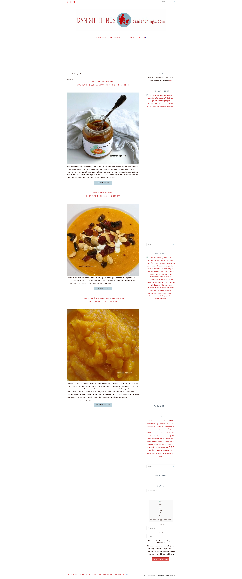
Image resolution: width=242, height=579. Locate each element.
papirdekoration (159, 436)
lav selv (153, 432)
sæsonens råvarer (152, 453)
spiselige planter (168, 444)
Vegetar (110, 192)
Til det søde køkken (107, 81)
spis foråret (165, 447)
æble (160, 456)
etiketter (172, 424)
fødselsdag (162, 426)
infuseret (160, 430)
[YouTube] (74, 1)
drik (167, 424)
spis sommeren (165, 450)
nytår (168, 432)
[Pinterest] (67, 1)
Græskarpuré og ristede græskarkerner (103, 302)
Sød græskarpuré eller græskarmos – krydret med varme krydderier (103, 85)
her (170, 80)
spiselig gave (154, 447)
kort (173, 430)
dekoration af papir (153, 424)
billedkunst (151, 421)
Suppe (95, 192)
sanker (165, 438)
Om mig (82, 574)
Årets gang (129, 37)
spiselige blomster (169, 441)
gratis (168, 426)
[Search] (174, 1)
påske (160, 438)
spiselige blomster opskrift (155, 444)
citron (157, 421)
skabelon (154, 441)
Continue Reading (103, 182)
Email (161, 533)
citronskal (161, 421)
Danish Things (73, 574)
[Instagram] (70, 1)
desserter (162, 424)
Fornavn (160, 525)
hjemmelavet (154, 430)
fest (153, 426)
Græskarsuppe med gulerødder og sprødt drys (103, 196)
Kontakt (118, 574)
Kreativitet (115, 37)
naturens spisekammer (161, 432)
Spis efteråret (96, 81)
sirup (168, 438)
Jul (169, 429)
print (172, 435)
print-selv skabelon (153, 438)
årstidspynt (169, 453)
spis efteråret (161, 441)
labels (149, 432)
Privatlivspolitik (91, 574)
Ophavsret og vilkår (106, 574)
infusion (166, 430)
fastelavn (149, 426)
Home (69, 74)
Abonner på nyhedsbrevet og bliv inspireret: (160, 541)
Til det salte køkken (104, 298)
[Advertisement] (121, 55)
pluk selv (167, 435)
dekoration (168, 421)
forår (156, 426)
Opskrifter (101, 37)
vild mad (161, 453)
